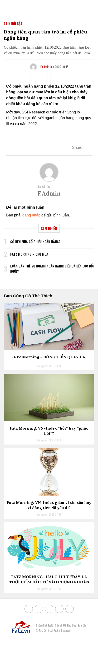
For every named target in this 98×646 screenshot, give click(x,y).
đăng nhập (31, 215)
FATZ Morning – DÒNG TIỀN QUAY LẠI (49, 357)
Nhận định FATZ (45, 625)
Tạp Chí (82, 625)
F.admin (44, 66)
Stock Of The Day (65, 625)
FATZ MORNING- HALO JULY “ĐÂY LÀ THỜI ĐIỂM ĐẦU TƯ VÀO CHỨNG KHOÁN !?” (49, 582)
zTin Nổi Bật (13, 23)
